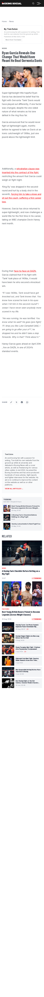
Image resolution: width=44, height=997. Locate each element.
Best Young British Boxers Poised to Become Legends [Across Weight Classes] (21, 613)
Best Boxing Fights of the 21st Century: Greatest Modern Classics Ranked (27, 683)
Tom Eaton (9, 454)
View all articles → (14, 489)
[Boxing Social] (12, 3)
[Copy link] (11, 402)
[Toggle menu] (39, 3)
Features (5, 609)
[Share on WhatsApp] (27, 402)
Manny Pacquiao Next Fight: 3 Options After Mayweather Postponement (28, 648)
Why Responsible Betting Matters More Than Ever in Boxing (28, 671)
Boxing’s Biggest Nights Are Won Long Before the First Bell (27, 637)
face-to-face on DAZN (25, 271)
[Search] (33, 3)
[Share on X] (16, 402)
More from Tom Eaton (13, 40)
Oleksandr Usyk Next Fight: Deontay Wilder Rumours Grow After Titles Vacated (27, 660)
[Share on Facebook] (22, 402)
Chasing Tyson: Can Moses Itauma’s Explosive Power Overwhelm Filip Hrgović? (27, 627)
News (11, 21)
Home (4, 21)
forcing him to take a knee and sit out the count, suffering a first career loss (21, 198)
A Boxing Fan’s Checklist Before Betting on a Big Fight (21, 572)
